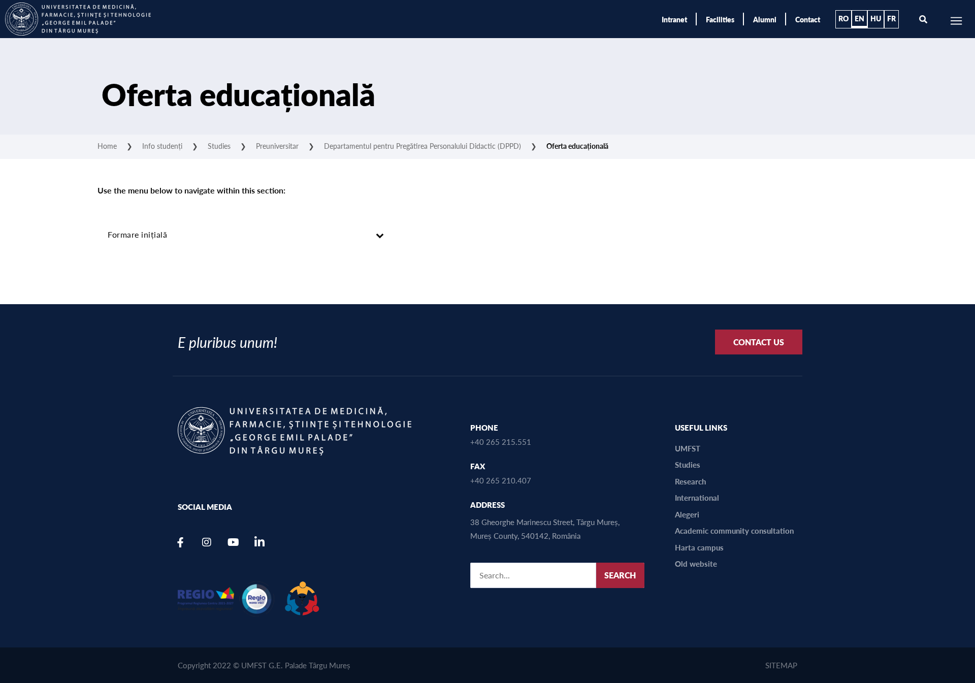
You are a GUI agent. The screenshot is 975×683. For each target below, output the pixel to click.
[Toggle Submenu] (380, 234)
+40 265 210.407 (500, 480)
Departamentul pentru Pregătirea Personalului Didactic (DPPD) (422, 146)
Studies (219, 146)
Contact (807, 19)
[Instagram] (207, 542)
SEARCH (620, 575)
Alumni (764, 19)
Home (107, 146)
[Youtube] (233, 542)
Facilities (720, 19)
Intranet (674, 19)
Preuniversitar (277, 146)
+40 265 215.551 (500, 441)
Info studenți (162, 146)
